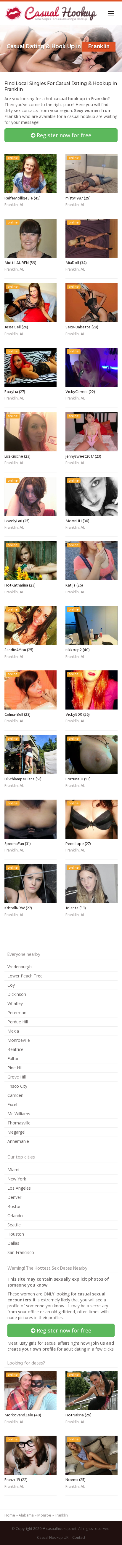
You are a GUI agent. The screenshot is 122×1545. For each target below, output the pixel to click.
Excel (12, 1104)
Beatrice (15, 1049)
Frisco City (17, 1086)
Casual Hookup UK (52, 1537)
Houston (15, 1234)
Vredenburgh (19, 966)
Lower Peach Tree (25, 976)
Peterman (16, 1012)
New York (16, 1179)
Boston (14, 1206)
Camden (15, 1095)
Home (9, 1515)
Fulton (13, 1058)
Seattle (14, 1225)
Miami (13, 1169)
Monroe (44, 1515)
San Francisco (20, 1252)
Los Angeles (19, 1188)
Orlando (15, 1215)
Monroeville (18, 1040)
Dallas (13, 1243)
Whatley (15, 1003)
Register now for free (63, 135)
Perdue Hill (17, 1022)
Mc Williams (18, 1113)
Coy (11, 985)
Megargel (16, 1132)
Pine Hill (15, 1068)
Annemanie (18, 1141)
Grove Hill (16, 1077)
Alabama (26, 1515)
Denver (14, 1197)
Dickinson (16, 994)
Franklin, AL (14, 205)
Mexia (13, 1031)
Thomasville (18, 1123)
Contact (78, 1537)
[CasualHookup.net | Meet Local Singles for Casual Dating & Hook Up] (51, 13)
